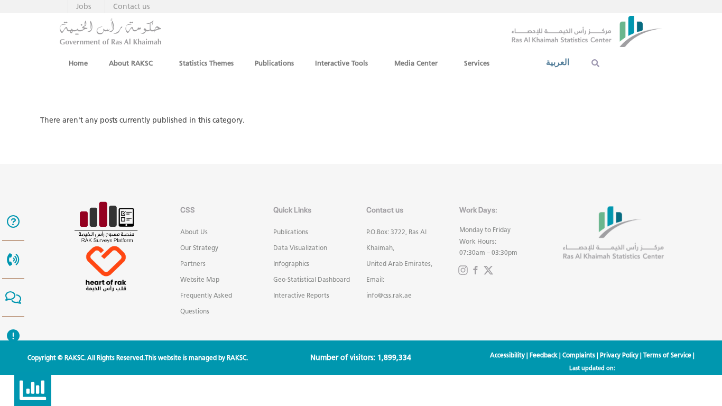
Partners (193, 263)
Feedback (544, 355)
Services (476, 63)
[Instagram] (463, 270)
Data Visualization (300, 248)
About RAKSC (131, 63)
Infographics (291, 263)
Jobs (83, 6)
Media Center (416, 63)
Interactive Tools (341, 63)
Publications (274, 63)
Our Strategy (199, 248)
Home (78, 63)
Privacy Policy (619, 355)
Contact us (131, 6)
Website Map (199, 279)
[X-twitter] (488, 270)
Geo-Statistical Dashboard (311, 279)
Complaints (578, 355)
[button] (133, 63)
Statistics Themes (206, 63)
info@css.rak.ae (389, 295)
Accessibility (507, 355)
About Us (194, 232)
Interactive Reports (301, 295)
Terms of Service (667, 355)
